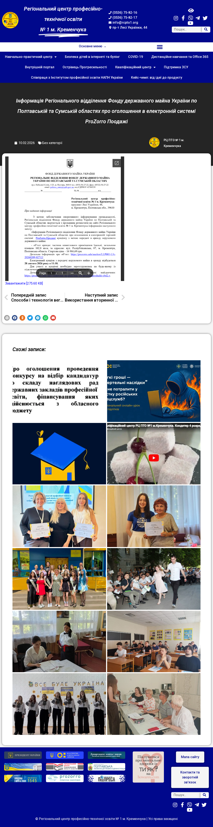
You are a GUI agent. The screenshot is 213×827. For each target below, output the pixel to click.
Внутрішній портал (39, 67)
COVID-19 (135, 57)
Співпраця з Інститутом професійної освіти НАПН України (77, 77)
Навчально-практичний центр (28, 57)
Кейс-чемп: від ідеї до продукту (156, 77)
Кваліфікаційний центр (133, 67)
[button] (160, 47)
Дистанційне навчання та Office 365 (179, 57)
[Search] (206, 29)
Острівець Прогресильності (85, 67)
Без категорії (52, 143)
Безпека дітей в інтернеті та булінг (92, 57)
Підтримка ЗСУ (176, 67)
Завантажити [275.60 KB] (24, 283)
